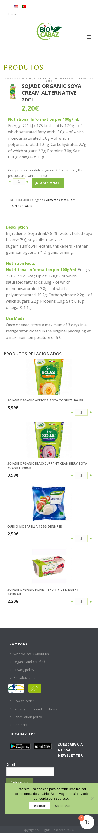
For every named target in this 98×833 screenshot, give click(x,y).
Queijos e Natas (21, 206)
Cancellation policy (27, 717)
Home (9, 78)
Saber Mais (63, 806)
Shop (21, 78)
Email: (10, 764)
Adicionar (50, 183)
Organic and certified (29, 661)
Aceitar (39, 806)
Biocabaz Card (24, 677)
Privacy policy (23, 669)
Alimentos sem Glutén (61, 200)
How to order (23, 701)
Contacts (20, 725)
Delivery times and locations (35, 709)
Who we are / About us (31, 654)
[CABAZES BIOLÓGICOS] (49, 31)
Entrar (12, 14)
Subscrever (19, 782)
